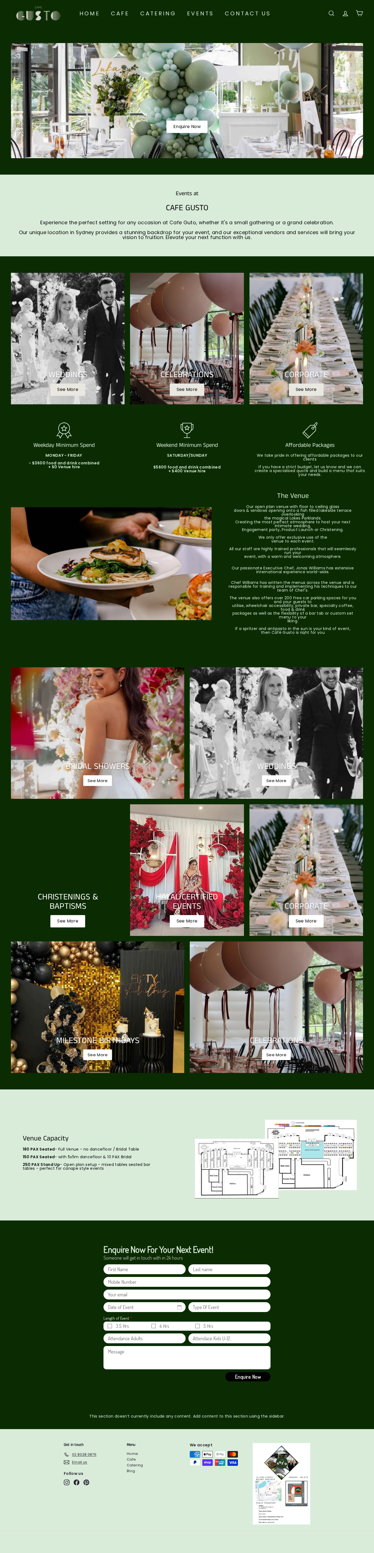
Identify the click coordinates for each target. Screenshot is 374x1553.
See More (67, 921)
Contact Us (248, 13)
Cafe (120, 13)
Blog (131, 1470)
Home (89, 13)
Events (200, 13)
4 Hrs (164, 1326)
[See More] (68, 338)
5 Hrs (208, 1326)
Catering (158, 13)
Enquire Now (187, 126)
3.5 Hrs (122, 1326)
